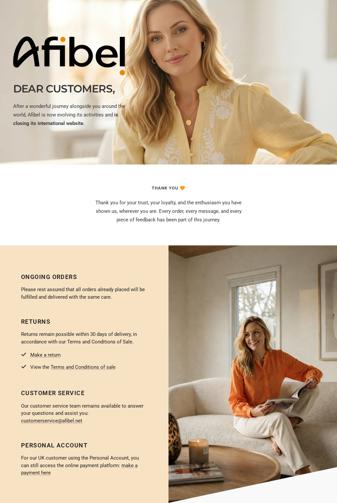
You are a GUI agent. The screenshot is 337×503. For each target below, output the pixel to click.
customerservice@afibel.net (51, 421)
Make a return (45, 355)
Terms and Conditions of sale (83, 367)
